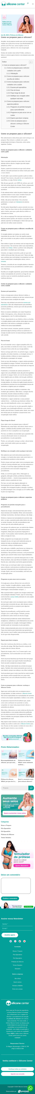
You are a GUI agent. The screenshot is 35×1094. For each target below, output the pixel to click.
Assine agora (9, 935)
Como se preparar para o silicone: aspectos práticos (18, 103)
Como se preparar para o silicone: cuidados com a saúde (18, 83)
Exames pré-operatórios (18, 87)
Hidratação (14, 73)
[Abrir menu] (33, 4)
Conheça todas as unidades (18, 1069)
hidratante (19, 202)
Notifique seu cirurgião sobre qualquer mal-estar (19, 97)
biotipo (11, 247)
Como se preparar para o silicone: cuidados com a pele (18, 69)
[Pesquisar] (31, 788)
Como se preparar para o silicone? (15, 65)
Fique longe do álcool (17, 93)
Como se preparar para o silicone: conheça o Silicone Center (19, 123)
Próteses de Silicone (16, 35)
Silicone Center (27, 693)
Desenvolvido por (11, 1091)
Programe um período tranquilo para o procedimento (20, 108)
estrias (19, 180)
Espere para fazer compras (19, 118)
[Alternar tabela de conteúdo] (30, 62)
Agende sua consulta (17, 1074)
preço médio (14, 597)
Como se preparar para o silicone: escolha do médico (18, 77)
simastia (3, 261)
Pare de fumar (15, 90)
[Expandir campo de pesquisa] (29, 4)
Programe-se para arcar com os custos (20, 114)
